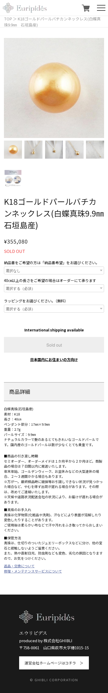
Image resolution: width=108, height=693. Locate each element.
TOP (8, 18)
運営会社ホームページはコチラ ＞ (54, 663)
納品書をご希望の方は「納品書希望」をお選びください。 (51, 262)
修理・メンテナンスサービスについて (33, 571)
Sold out (54, 345)
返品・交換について (19, 565)
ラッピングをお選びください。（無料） (36, 301)
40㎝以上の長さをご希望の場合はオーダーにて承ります (50, 280)
